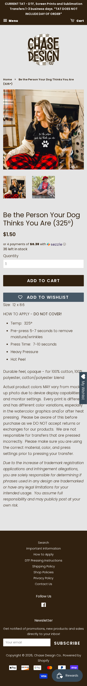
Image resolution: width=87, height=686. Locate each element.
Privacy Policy (43, 578)
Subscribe (67, 643)
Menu (13, 21)
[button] (43, 244)
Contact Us (43, 584)
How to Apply (44, 554)
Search (43, 543)
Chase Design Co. (47, 655)
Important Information (43, 548)
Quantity (10, 255)
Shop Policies (44, 572)
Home (7, 79)
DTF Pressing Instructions (43, 560)
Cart (80, 21)
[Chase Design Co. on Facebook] (43, 606)
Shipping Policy (43, 566)
